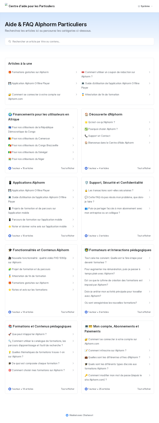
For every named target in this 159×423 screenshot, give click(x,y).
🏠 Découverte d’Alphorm (103, 114)
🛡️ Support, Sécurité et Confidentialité (114, 182)
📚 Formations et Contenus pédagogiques (39, 326)
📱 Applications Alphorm (26, 182)
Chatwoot (88, 415)
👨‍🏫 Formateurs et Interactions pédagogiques (118, 250)
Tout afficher (67, 168)
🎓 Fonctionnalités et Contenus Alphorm (38, 250)
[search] (81, 41)
